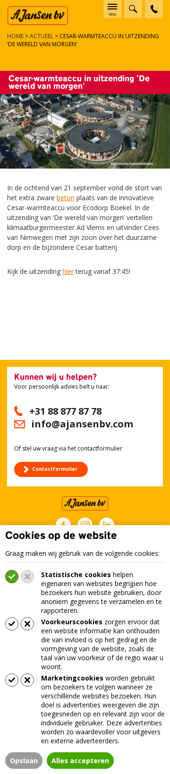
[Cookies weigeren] (27, 576)
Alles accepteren (80, 760)
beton (66, 197)
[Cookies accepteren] (11, 576)
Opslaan (24, 760)
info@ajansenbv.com (82, 423)
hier (68, 271)
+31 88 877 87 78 (65, 411)
